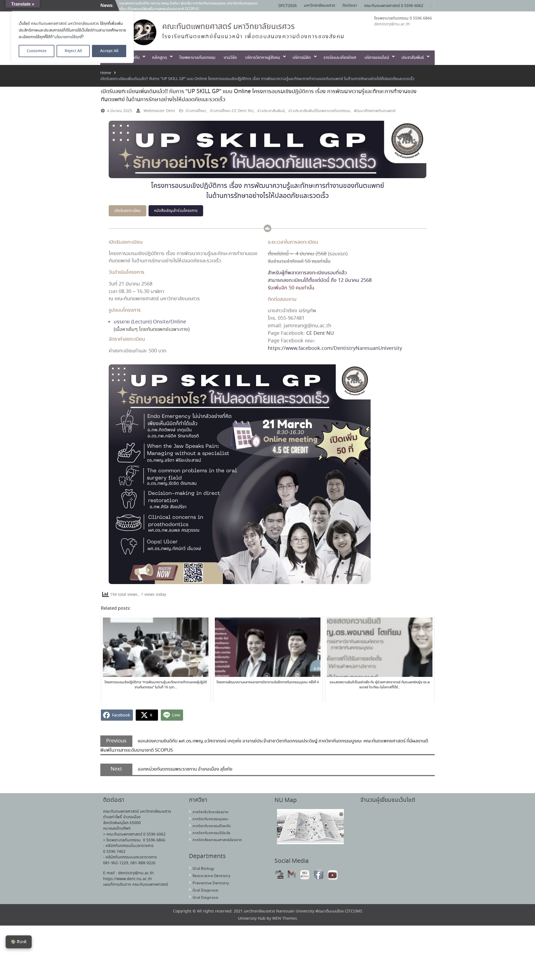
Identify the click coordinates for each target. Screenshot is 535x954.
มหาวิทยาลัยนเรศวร (319, 5)
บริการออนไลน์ (376, 58)
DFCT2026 (287, 6)
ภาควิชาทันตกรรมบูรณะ (211, 819)
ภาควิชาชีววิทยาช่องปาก (211, 812)
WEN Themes (284, 918)
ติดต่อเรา (349, 5)
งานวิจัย (230, 58)
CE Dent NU (320, 333)
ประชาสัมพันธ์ (413, 58)
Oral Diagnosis (205, 890)
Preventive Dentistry (211, 883)
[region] (72, 37)
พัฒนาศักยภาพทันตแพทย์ (374, 111)
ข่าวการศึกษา (196, 111)
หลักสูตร (159, 58)
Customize (37, 51)
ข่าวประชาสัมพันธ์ (271, 111)
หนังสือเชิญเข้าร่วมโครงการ (176, 211)
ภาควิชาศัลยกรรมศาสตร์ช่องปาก (217, 840)
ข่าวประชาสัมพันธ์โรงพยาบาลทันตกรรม (319, 111)
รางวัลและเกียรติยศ (340, 58)
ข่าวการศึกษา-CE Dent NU (232, 111)
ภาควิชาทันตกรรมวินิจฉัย (212, 833)
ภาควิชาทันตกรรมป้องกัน (212, 826)
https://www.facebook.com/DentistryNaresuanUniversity (335, 348)
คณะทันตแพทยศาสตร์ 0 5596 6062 (393, 6)
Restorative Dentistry (212, 876)
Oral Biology (204, 868)
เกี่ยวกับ (133, 58)
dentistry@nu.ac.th (392, 24)
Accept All (109, 51)
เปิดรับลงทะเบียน (127, 211)
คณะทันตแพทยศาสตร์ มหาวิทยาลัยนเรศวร (65, 23)
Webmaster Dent (159, 111)
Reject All (73, 51)
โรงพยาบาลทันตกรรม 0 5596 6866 (403, 18)
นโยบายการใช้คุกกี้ (68, 37)
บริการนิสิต (302, 58)
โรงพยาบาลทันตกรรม (197, 58)
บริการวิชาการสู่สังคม (262, 58)
